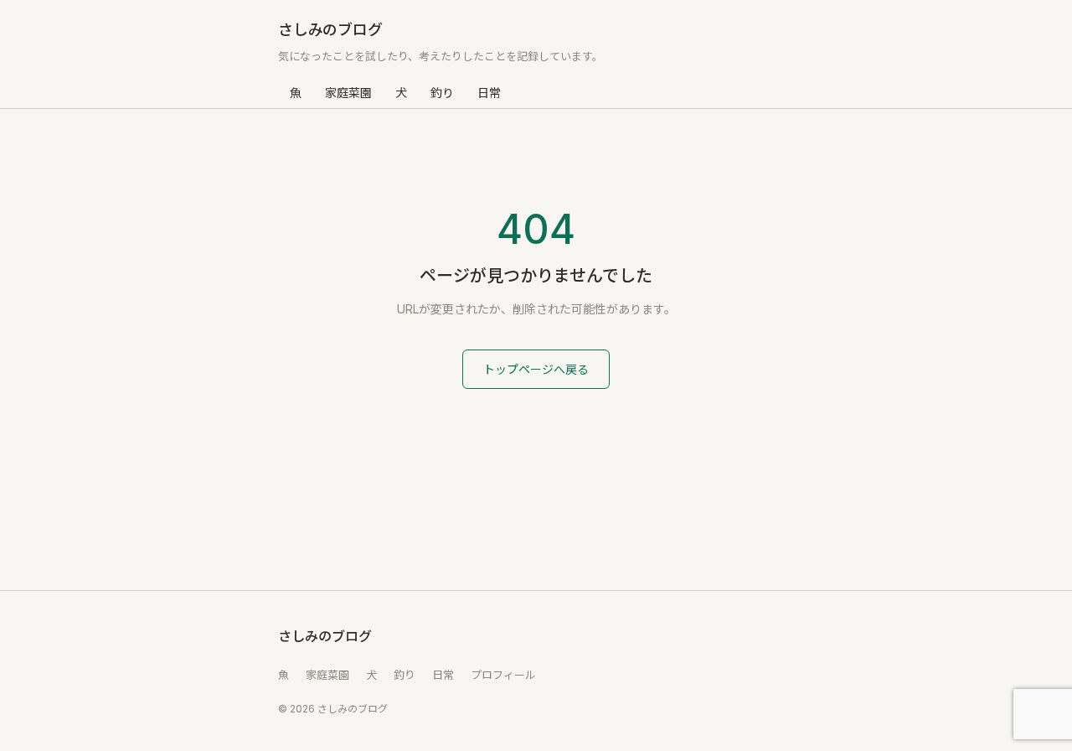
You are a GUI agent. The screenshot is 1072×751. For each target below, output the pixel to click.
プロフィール (503, 674)
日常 (489, 92)
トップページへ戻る (536, 369)
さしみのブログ (330, 30)
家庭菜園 (348, 92)
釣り (442, 92)
